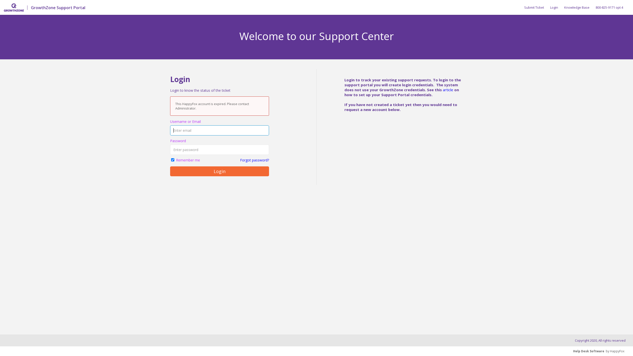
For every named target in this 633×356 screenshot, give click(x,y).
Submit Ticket (534, 7)
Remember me (188, 160)
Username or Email (185, 121)
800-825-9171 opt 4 (609, 7)
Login (554, 7)
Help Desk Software (588, 351)
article (448, 89)
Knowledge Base (576, 7)
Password (178, 140)
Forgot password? (254, 160)
